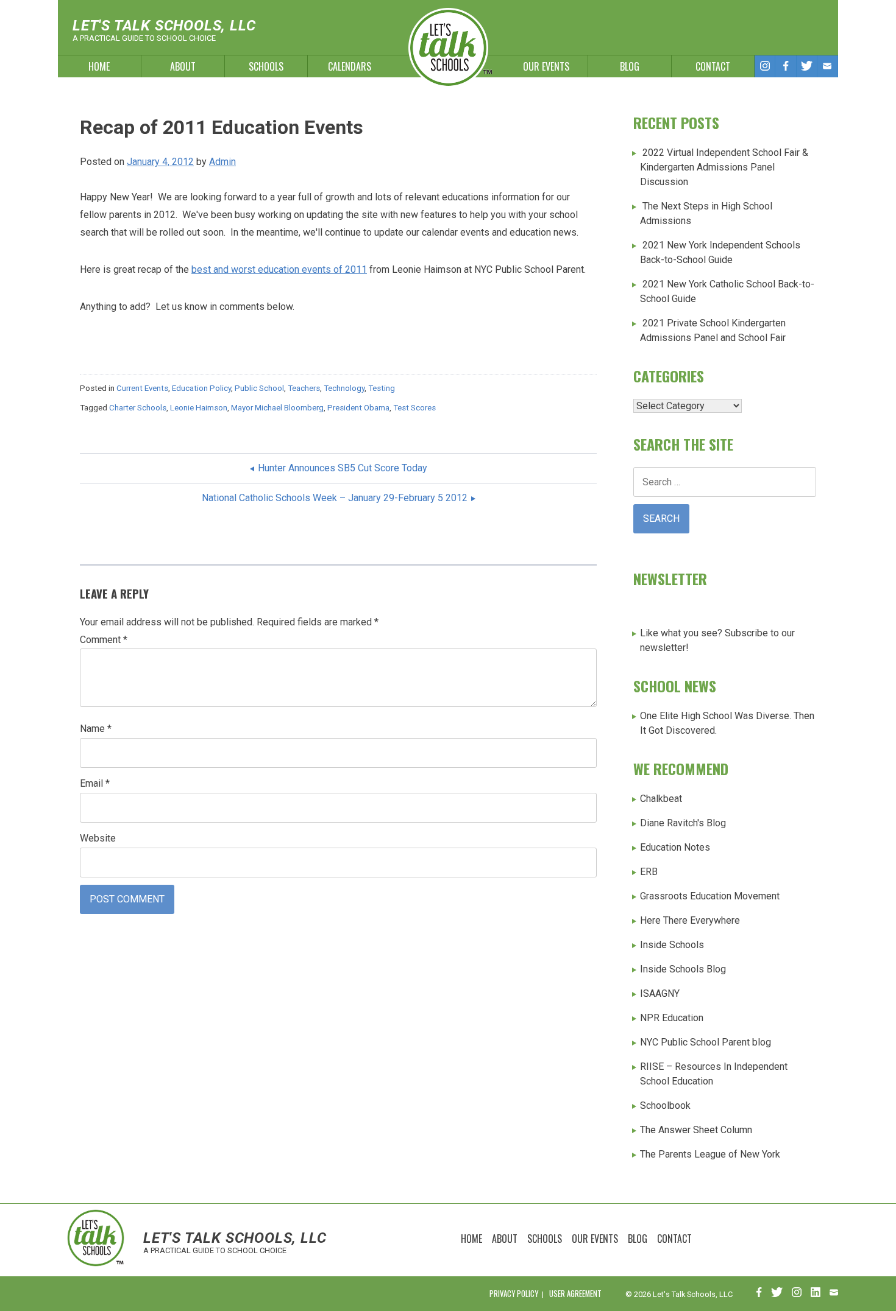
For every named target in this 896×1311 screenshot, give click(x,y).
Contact (712, 66)
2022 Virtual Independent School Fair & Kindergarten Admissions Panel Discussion (724, 167)
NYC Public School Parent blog (705, 1042)
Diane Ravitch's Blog (683, 823)
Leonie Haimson (198, 407)
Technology (344, 388)
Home (99, 66)
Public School (259, 388)
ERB (649, 871)
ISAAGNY (660, 993)
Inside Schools (672, 945)
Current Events (142, 388)
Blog (629, 66)
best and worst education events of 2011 (279, 269)
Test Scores (414, 407)
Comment (103, 639)
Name (96, 728)
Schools (266, 66)
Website (98, 838)
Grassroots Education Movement (710, 896)
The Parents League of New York (710, 1154)
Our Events (546, 66)
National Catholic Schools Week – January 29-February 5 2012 (335, 498)
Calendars (349, 66)
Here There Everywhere (690, 920)
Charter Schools (137, 407)
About (183, 66)
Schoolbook (665, 1105)
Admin (222, 161)
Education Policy (201, 388)
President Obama (358, 407)
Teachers (304, 388)
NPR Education (671, 1018)
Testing (381, 388)
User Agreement (575, 1293)
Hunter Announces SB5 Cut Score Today (342, 468)
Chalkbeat (661, 798)
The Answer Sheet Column (696, 1130)
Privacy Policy (513, 1293)
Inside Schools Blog (683, 969)
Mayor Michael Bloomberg (277, 407)
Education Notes (675, 847)
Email (95, 783)
